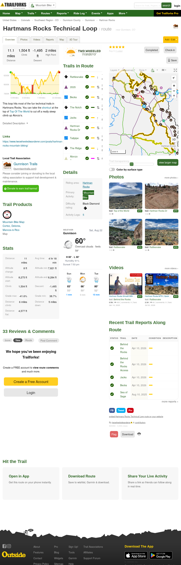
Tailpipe (74, 138)
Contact (37, 558)
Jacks (73, 117)
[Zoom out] (174, 90)
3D (174, 139)
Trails (30, 13)
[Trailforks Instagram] (9, 546)
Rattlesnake (76, 77)
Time (17, 340)
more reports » (170, 401)
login (177, 5)
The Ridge (76, 148)
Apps (110, 13)
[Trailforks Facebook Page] (4, 546)
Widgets (58, 558)
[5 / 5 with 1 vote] (117, 47)
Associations (93, 546)
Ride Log (79, 13)
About (36, 546)
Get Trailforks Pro (167, 13)
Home (6, 13)
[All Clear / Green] (112, 348)
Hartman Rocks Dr (158, 210)
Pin (130, 410)
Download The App (139, 546)
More (122, 13)
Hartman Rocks (168, 146)
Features (38, 552)
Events (96, 13)
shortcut (46, 107)
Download (127, 434)
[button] (31, 483)
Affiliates (88, 552)
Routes (45, 13)
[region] (143, 111)
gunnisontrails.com (25, 168)
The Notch (76, 107)
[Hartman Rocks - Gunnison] (161, 196)
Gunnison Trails (25, 163)
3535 (73, 87)
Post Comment (48, 340)
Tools (72, 552)
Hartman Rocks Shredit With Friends (122, 296)
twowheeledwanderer (121, 422)
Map (18, 13)
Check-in (170, 50)
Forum (91, 558)
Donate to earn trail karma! (22, 188)
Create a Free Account (31, 381)
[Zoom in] (174, 85)
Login (31, 392)
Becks (73, 97)
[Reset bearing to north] (174, 95)
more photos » (171, 177)
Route (28, 340)
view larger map (168, 162)
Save (174, 60)
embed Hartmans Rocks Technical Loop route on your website (136, 416)
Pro (56, 546)
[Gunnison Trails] (175, 28)
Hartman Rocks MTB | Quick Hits (158, 296)
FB (111, 410)
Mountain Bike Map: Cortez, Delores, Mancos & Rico (14, 226)
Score (7, 340)
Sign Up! (73, 546)
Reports (62, 13)
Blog (56, 552)
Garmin (73, 558)
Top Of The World (20, 111)
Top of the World (121, 210)
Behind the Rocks (122, 299)
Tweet (121, 410)
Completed (152, 50)
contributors (140, 422)
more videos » (171, 268)
